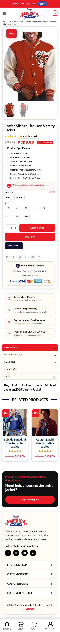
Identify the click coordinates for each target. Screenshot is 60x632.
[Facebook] (8, 553)
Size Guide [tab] (10, 362)
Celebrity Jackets (16, 22)
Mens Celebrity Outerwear (37, 22)
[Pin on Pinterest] (32, 257)
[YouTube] (25, 553)
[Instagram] (16, 553)
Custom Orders (30, 574)
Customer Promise (30, 593)
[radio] (8, 197)
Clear (52, 192)
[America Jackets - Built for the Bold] (30, 13)
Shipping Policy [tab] (13, 354)
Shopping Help (30, 565)
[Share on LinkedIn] (39, 257)
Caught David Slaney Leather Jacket (45, 443)
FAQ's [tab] (7, 376)
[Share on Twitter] (20, 257)
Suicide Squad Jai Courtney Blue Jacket (15, 443)
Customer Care (30, 583)
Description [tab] (11, 347)
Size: (7, 203)
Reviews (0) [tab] (10, 369)
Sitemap (30, 608)
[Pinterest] (33, 553)
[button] (4, 13)
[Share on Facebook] (13, 257)
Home (4, 22)
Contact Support (30, 499)
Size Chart (14, 245)
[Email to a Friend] (26, 257)
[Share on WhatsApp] (7, 257)
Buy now (30, 237)
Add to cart (37, 228)
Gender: (9, 192)
